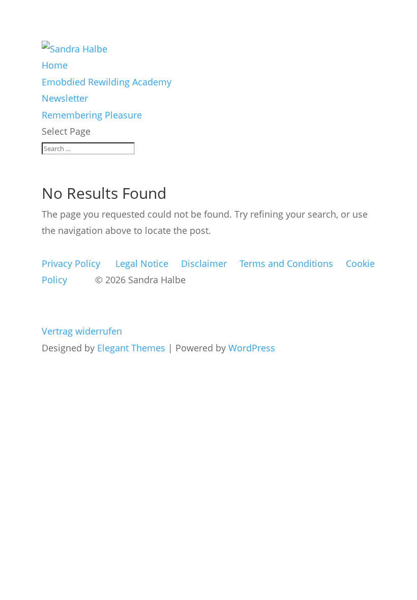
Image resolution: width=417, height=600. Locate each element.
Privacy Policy (71, 263)
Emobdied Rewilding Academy (106, 82)
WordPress (251, 348)
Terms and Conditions (286, 263)
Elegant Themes (131, 348)
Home (55, 65)
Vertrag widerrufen (82, 331)
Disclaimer (204, 263)
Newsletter (65, 98)
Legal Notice (141, 263)
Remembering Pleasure (92, 115)
